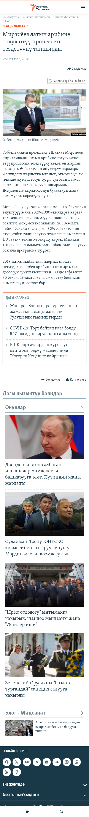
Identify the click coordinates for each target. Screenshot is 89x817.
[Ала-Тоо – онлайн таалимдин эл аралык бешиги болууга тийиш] (19, 728)
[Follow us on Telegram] (37, 762)
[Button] (77, 69)
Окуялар (15, 408)
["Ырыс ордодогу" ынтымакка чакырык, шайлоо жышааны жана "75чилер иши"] (44, 585)
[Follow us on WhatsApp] (77, 762)
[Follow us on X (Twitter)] (17, 762)
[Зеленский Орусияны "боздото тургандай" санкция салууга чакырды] (44, 655)
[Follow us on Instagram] (67, 762)
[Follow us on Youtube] (27, 762)
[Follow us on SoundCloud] (56, 762)
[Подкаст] (17, 772)
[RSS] (7, 772)
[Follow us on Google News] (47, 762)
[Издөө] (61, 811)
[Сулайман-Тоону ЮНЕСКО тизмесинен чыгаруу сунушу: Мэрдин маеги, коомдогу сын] (44, 514)
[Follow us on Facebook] (7, 762)
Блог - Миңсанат (25, 713)
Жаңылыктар (15, 26)
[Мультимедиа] (27, 811)
